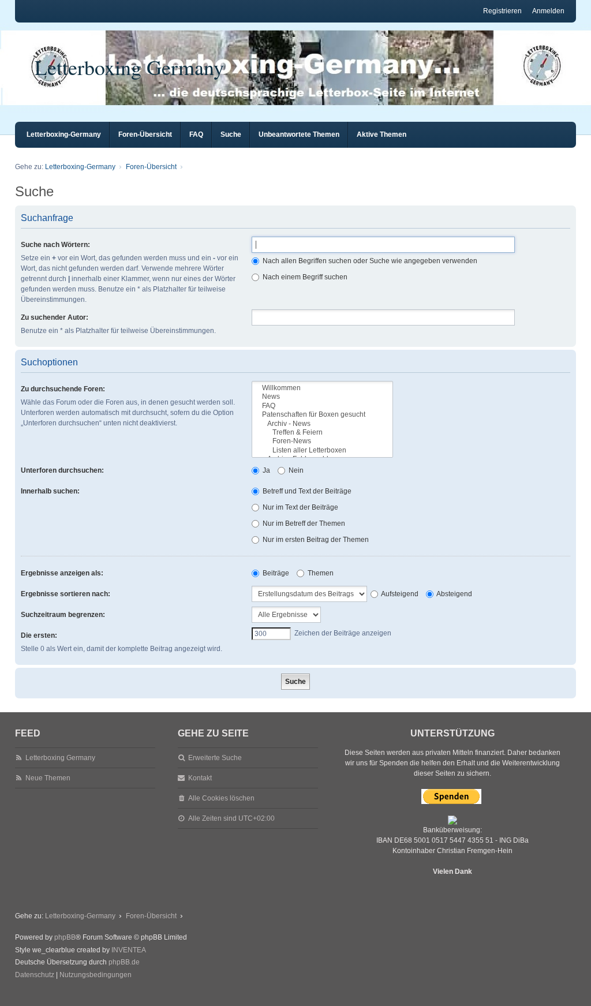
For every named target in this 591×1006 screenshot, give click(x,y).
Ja (265, 470)
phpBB (65, 937)
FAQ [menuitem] (196, 134)
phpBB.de (124, 962)
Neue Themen (47, 778)
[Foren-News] (322, 441)
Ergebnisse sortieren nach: (65, 594)
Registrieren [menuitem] (502, 11)
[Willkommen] (322, 388)
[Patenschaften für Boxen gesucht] (322, 414)
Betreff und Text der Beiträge (306, 491)
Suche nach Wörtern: (55, 245)
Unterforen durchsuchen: (62, 470)
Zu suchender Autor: (54, 317)
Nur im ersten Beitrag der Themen (315, 540)
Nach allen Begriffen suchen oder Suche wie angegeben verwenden (369, 261)
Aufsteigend (399, 594)
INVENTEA (128, 950)
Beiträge (275, 573)
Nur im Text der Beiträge (299, 507)
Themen (320, 573)
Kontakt (200, 778)
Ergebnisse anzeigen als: (62, 573)
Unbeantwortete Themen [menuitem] (299, 134)
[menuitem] (34, 975)
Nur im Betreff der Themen (303, 523)
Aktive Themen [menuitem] (381, 134)
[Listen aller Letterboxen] (322, 450)
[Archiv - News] (322, 424)
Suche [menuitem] (230, 134)
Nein (295, 470)
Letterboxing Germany (129, 67)
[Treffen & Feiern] (322, 432)
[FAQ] (322, 406)
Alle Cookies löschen (221, 798)
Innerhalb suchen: (50, 491)
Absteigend (453, 594)
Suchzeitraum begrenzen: (63, 615)
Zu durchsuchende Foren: (63, 389)
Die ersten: (39, 635)
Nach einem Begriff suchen (304, 277)
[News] (322, 396)
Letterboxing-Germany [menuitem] (64, 134)
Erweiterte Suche (215, 758)
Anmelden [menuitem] (548, 11)
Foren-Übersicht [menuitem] (145, 134)
